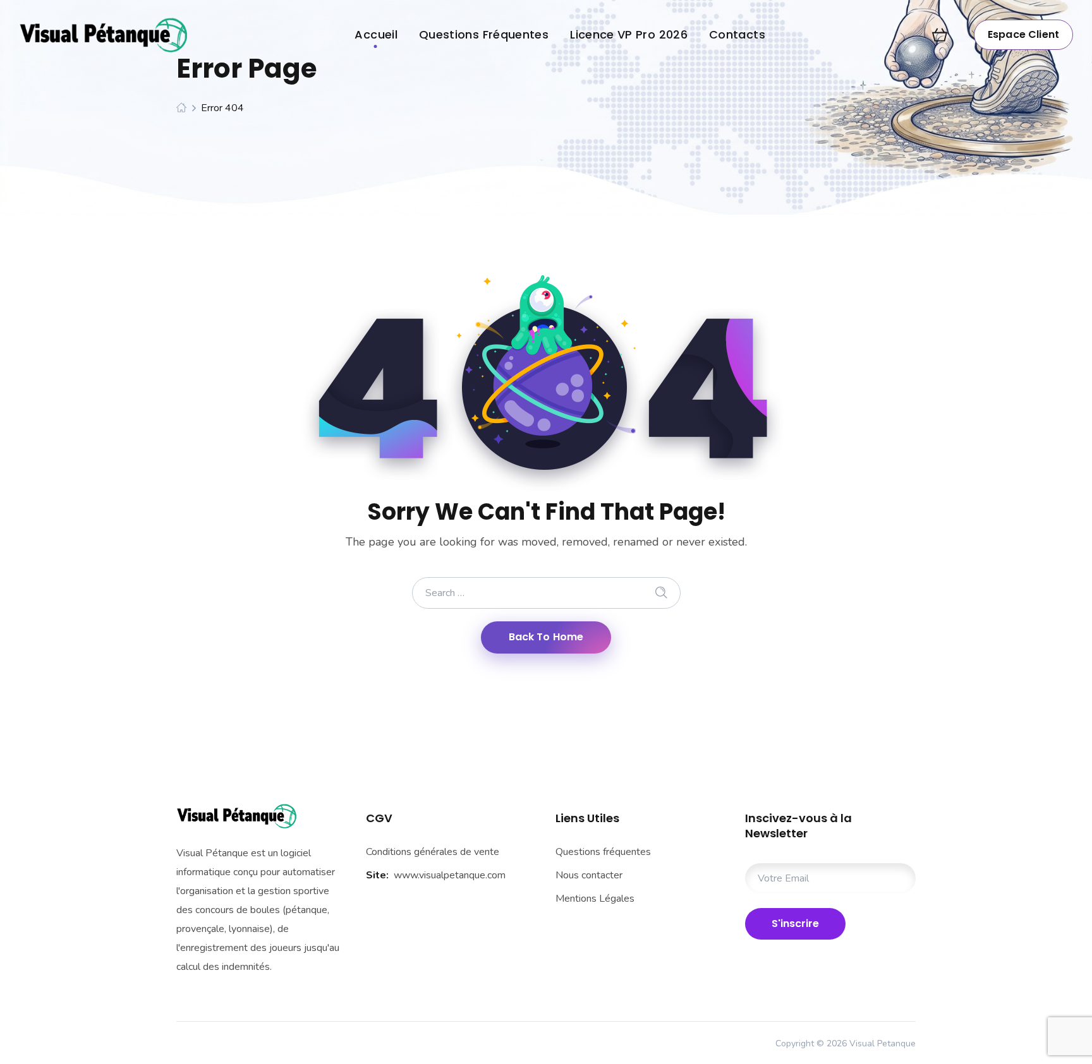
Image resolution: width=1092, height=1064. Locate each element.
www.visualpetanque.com (450, 875)
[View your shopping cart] (940, 34)
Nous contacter (588, 875)
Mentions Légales (594, 899)
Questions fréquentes (603, 852)
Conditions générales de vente (432, 852)
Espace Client (1023, 34)
